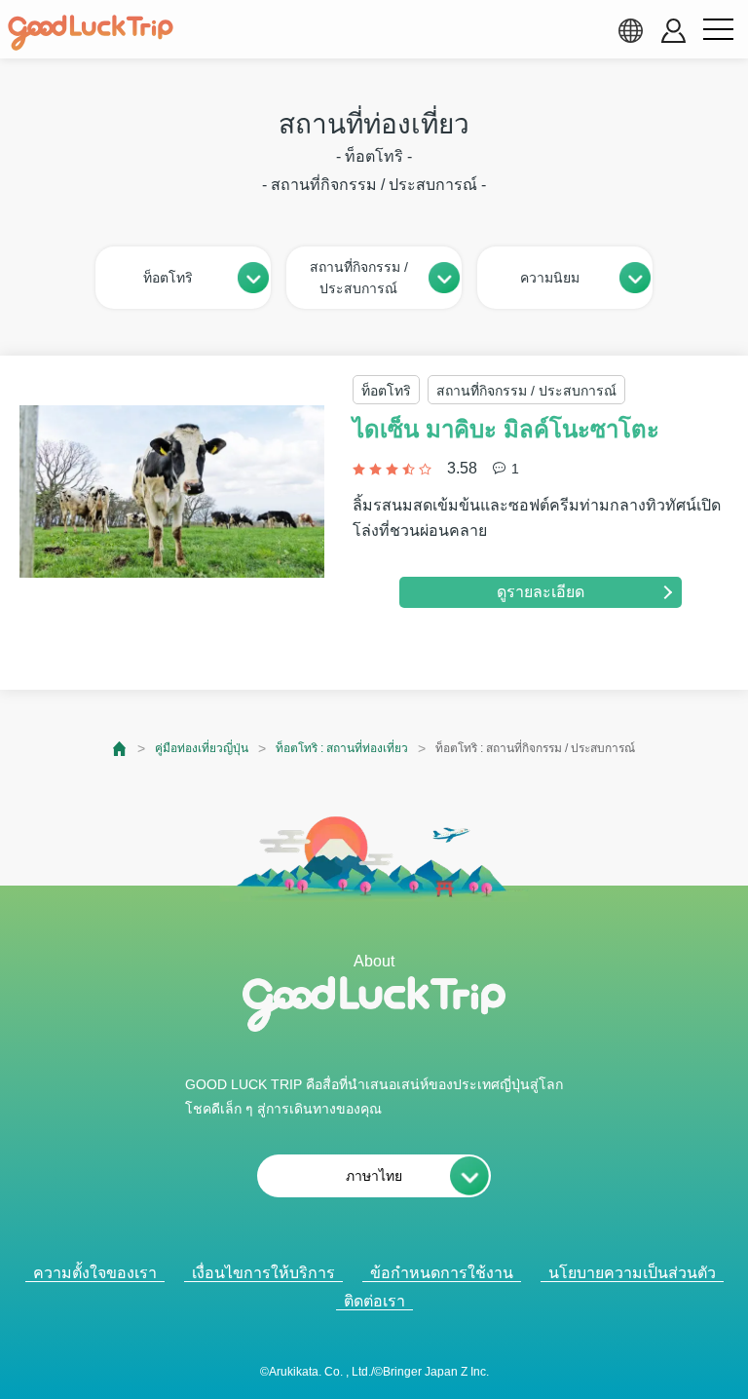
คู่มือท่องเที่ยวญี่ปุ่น (201, 748)
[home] (90, 33)
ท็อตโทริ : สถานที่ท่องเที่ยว (342, 748)
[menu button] (717, 30)
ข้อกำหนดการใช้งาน (441, 1273)
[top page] (120, 748)
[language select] (630, 30)
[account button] (673, 31)
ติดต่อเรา (374, 1301)
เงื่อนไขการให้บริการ (263, 1273)
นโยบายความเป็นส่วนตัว (632, 1273)
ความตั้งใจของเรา (95, 1273)
